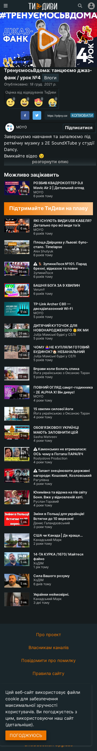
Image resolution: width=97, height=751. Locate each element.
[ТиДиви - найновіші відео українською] (43, 6)
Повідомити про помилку (48, 660)
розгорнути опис (50, 161)
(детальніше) (19, 724)
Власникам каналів (49, 647)
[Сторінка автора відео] (9, 127)
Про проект (48, 634)
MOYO (21, 127)
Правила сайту (48, 673)
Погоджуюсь (26, 735)
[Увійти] (91, 5)
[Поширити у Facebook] (25, 115)
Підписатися (78, 127)
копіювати (82, 115)
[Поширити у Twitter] (37, 115)
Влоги (50, 77)
